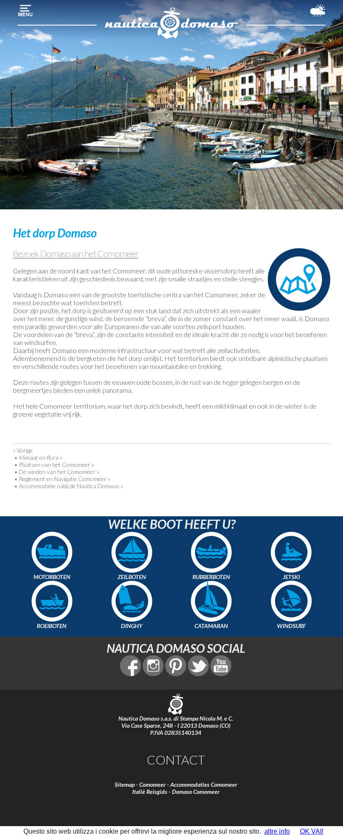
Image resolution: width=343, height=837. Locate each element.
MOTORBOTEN (51, 576)
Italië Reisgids (149, 791)
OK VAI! (311, 831)
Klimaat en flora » (40, 457)
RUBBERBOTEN (211, 576)
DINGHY (131, 625)
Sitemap (125, 784)
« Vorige (23, 450)
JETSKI (291, 576)
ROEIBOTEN (52, 625)
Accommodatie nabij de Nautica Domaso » (71, 485)
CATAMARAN (211, 625)
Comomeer (152, 784)
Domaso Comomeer (196, 791)
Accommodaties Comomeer (203, 784)
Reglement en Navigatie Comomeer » (64, 478)
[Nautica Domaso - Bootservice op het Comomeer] (171, 37)
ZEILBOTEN (132, 576)
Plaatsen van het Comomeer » (56, 464)
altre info (277, 831)
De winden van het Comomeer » (59, 471)
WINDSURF (291, 625)
